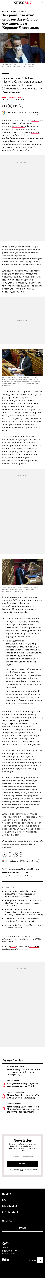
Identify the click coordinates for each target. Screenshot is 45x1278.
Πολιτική (5, 11)
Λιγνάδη (35, 132)
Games (13, 946)
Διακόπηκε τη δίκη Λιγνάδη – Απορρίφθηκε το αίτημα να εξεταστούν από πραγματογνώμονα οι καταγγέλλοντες (24, 912)
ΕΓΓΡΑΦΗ (22, 1228)
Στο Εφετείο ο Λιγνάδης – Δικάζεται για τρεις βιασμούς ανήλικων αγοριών (22, 920)
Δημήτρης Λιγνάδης (19, 11)
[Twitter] (10, 106)
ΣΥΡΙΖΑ (24, 712)
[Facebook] (4, 106)
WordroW (13, 949)
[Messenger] (15, 106)
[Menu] (3, 3)
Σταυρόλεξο (34, 946)
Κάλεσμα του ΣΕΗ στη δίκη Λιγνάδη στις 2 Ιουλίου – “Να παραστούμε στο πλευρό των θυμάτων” (23, 903)
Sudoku (5, 949)
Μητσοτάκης (18, 126)
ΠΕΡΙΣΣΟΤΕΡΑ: (8, 887)
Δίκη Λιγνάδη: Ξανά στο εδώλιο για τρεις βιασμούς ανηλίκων (23, 926)
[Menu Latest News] (41, 3)
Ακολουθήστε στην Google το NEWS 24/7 (18, 936)
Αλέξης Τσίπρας (10, 395)
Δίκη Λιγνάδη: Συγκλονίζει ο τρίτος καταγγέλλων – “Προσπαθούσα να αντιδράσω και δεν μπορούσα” (20, 894)
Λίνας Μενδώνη (33, 277)
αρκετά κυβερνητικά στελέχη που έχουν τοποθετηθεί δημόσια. (22, 289)
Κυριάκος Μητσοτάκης (11, 872)
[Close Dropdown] (42, 1194)
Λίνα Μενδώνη (33, 869)
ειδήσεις (6, 847)
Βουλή (35, 120)
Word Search (24, 949)
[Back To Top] (40, 1260)
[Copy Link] (21, 106)
